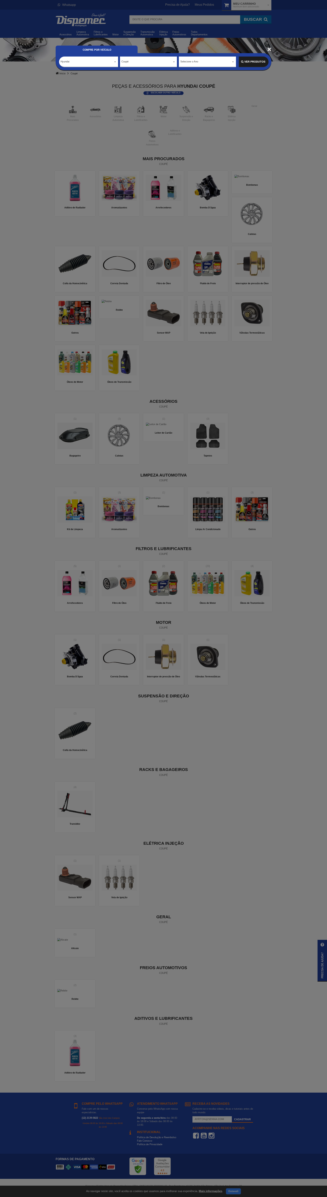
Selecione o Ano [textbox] (189, 61)
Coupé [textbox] (124, 61)
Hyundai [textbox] (65, 61)
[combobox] (88, 62)
